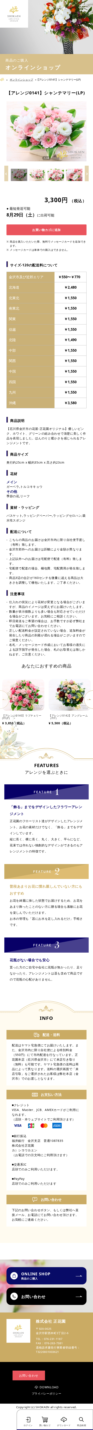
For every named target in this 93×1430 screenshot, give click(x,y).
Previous (4, 699)
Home (4, 79)
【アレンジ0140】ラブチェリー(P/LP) (22, 717)
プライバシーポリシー (46, 1393)
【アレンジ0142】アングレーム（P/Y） (68, 717)
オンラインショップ (21, 79)
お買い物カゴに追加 (46, 230)
